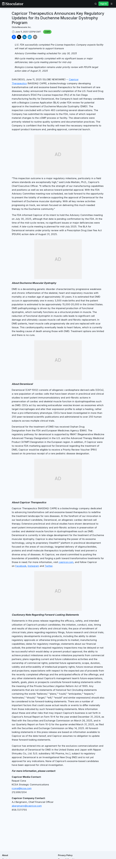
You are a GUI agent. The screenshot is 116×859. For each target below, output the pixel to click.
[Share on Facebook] (14, 37)
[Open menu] (111, 3)
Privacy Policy (65, 855)
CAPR (47, 32)
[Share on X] (19, 37)
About (5, 855)
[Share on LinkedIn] (24, 37)
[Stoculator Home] (12, 3)
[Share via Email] (35, 37)
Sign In (103, 4)
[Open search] (95, 3)
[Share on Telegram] (30, 37)
